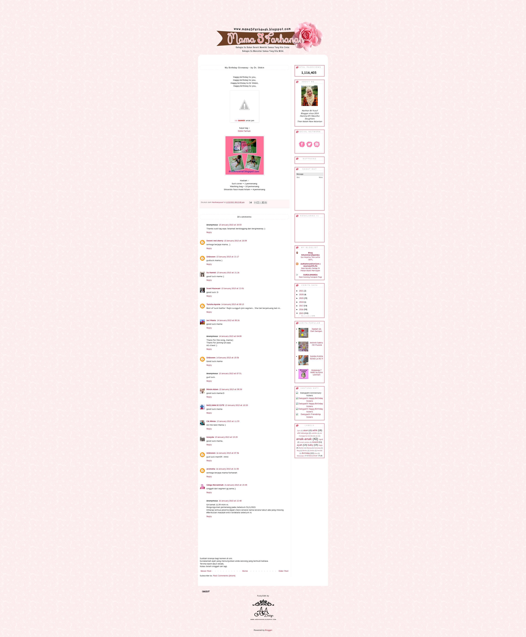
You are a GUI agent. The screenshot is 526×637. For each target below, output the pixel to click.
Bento (305, 450)
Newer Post (206, 571)
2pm (298, 431)
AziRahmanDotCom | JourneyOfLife (310, 265)
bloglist (313, 455)
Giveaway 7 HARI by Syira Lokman (316, 372)
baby (310, 444)
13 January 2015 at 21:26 (228, 272)
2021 (301, 291)
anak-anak (304, 439)
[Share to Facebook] (263, 202)
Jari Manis (211, 320)
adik (314, 430)
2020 (301, 294)
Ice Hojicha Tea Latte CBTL (310, 258)
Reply (209, 232)
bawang (317, 448)
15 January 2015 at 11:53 (228, 421)
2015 (301, 313)
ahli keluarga (302, 433)
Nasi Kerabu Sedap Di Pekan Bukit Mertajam (310, 269)
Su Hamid (211, 272)
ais (317, 436)
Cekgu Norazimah (215, 485)
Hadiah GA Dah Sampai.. (316, 330)
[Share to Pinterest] (265, 202)
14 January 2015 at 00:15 (232, 304)
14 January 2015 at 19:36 (227, 357)
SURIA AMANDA (310, 275)
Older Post (283, 571)
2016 (301, 309)
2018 (301, 302)
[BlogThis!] (258, 202)
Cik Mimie (211, 421)
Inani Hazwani (213, 288)
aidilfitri (314, 433)
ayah (299, 444)
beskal (319, 450)
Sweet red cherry (214, 240)
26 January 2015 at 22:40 (230, 501)
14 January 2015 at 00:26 (228, 320)
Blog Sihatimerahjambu (310, 253)
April (321, 439)
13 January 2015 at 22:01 (232, 288)
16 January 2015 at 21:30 (227, 469)
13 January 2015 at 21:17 (227, 256)
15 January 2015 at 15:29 (226, 437)
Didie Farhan (244, 131)
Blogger (268, 630)
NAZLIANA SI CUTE (215, 405)
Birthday (306, 453)
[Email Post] (250, 202)
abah (305, 430)
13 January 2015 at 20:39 (235, 240)
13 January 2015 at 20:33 (230, 225)
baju (320, 445)
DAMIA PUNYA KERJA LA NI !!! (316, 357)
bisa (315, 453)
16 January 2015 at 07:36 (227, 453)
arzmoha (210, 469)
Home (245, 571)
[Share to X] (260, 202)
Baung (309, 448)
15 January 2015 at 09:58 (230, 389)
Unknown (210, 256)
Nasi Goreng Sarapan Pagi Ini (310, 278)
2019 (301, 298)
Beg (298, 450)
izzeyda (210, 437)
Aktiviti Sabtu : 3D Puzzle (316, 343)
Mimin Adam (212, 389)
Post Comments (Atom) (224, 575)
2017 (301, 305)
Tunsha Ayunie (213, 304)
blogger (300, 456)
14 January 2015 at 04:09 (230, 336)
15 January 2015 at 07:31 (230, 373)
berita (312, 450)
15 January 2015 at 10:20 (236, 405)
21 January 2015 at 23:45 (235, 485)
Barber (301, 448)
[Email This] (255, 202)
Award (315, 442)
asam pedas (304, 442)
